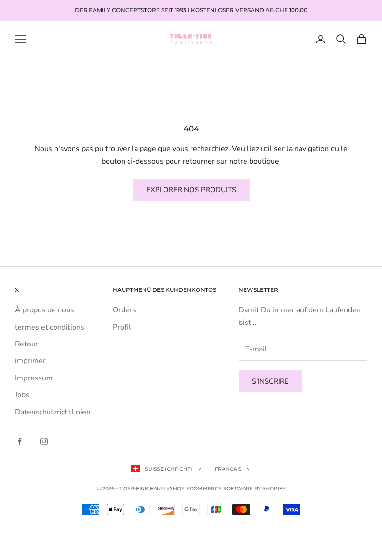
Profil (122, 327)
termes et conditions (49, 327)
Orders (124, 310)
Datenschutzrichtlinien (52, 412)
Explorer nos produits (191, 189)
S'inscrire (270, 381)
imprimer (30, 361)
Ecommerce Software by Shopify (236, 488)
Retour (26, 344)
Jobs (22, 395)
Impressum (34, 378)
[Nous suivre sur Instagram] (43, 441)
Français (228, 469)
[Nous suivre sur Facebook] (19, 441)
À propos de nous (44, 310)
